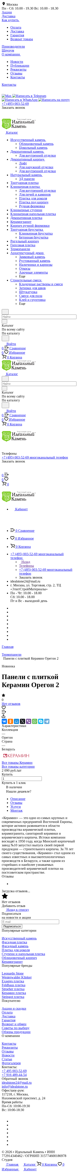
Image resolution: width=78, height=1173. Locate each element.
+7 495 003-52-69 (14, 1071)
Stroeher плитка (13, 989)
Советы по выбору (15, 1028)
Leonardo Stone (13, 973)
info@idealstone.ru (15, 1086)
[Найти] (5, 338)
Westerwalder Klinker (17, 977)
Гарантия (17, 35)
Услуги (15, 806)
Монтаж (16, 810)
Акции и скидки (14, 1008)
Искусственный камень (19, 938)
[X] (22, 721)
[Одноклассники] (10, 721)
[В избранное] (4, 708)
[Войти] (4, 471)
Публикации (19, 65)
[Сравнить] (4, 712)
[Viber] (28, 721)
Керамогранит (12, 962)
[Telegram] (46, 721)
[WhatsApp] (34, 721)
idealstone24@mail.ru (17, 1082)
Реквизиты (18, 69)
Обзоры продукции (16, 1032)
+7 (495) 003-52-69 (15, 103)
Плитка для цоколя (16, 950)
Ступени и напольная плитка (23, 954)
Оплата (15, 27)
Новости (16, 61)
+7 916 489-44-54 (14, 1075)
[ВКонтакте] (4, 721)
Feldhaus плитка (13, 985)
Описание (17, 799)
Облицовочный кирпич (19, 958)
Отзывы (16, 73)
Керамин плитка (14, 993)
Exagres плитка (13, 981)
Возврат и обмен (14, 1024)
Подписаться (12, 926)
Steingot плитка (13, 997)
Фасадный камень (15, 946)
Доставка (17, 31)
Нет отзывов (11, 704)
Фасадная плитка (14, 942)
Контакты (17, 77)
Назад (25, 562)
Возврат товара (21, 39)
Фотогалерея (11, 1063)
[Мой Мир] (16, 721)
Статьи (7, 1059)
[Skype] (40, 721)
